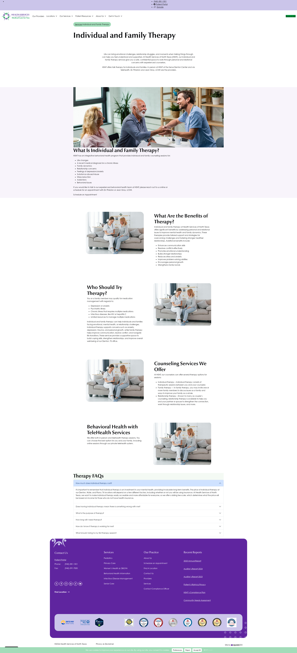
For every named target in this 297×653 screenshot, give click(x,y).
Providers (148, 578)
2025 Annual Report (192, 561)
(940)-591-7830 (71, 568)
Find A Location (150, 568)
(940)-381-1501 (160, 1)
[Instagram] (66, 584)
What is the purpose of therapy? (90, 513)
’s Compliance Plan (194, 592)
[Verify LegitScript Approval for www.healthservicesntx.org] (99, 622)
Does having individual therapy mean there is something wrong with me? (108, 506)
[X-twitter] (56, 584)
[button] (51, 16)
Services (78, 24)
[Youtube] (80, 584)
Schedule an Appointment (85, 194)
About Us (148, 558)
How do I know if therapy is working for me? (95, 526)
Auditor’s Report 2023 (193, 577)
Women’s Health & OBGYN (115, 568)
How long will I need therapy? (89, 520)
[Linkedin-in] (71, 584)
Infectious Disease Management (118, 578)
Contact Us (148, 573)
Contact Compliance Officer (156, 589)
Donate (160, 7)
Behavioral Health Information (117, 573)
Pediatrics (108, 558)
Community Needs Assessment (197, 600)
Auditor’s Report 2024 (193, 569)
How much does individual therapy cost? (94, 483)
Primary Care (109, 563)
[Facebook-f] (61, 584)
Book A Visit (291, 16)
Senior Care (109, 583)
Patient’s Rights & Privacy (195, 584)
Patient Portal (162, 4)
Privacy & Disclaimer (105, 644)
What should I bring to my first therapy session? (96, 533)
